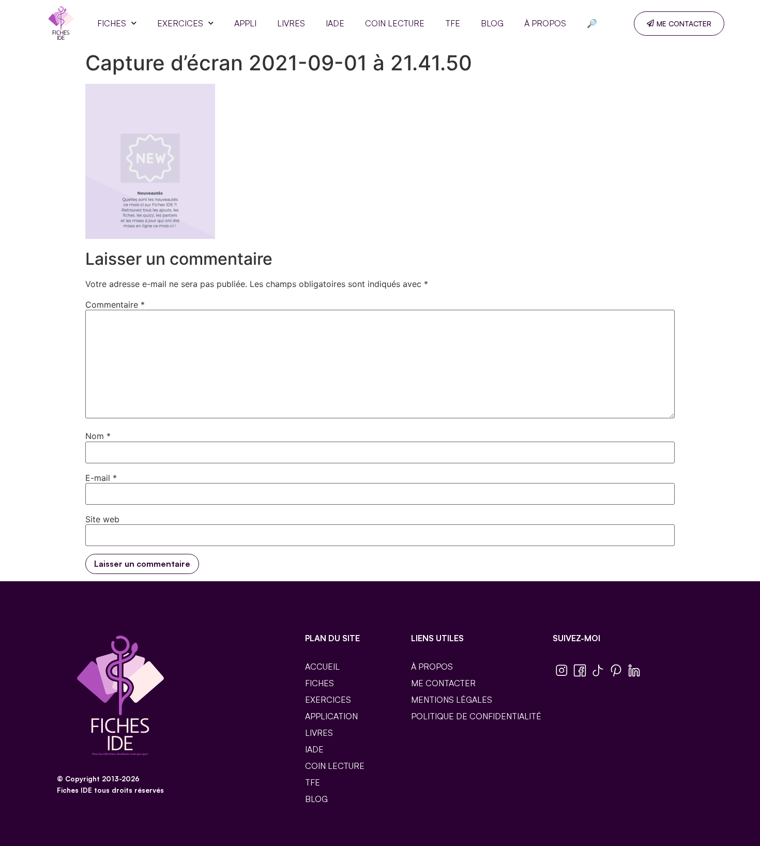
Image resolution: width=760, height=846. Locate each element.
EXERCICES (180, 23)
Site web (102, 519)
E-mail (101, 478)
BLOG (492, 23)
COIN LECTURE (394, 23)
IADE (335, 23)
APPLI (245, 23)
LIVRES (291, 23)
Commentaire (115, 304)
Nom (98, 436)
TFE (452, 23)
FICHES (111, 23)
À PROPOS (545, 23)
